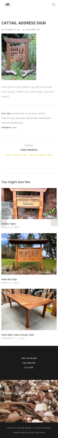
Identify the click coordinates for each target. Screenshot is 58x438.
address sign (18, 113)
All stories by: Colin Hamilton (29, 155)
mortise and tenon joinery (38, 118)
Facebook (29, 363)
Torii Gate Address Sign (12, 123)
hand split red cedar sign (13, 118)
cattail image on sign (35, 113)
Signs (13, 127)
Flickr (29, 367)
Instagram (29, 358)
